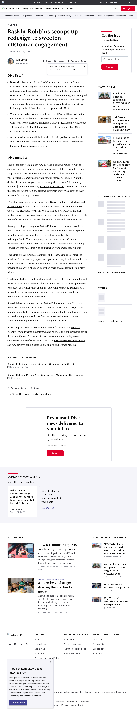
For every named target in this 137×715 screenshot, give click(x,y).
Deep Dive (28, 8)
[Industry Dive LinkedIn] (9, 644)
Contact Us (39, 648)
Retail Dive (72, 2)
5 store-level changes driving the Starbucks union (55, 587)
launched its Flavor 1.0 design (61, 307)
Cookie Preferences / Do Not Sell (69, 704)
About (37, 639)
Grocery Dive (47, 2)
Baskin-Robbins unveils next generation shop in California (41, 364)
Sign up (129, 8)
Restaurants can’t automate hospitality (116, 586)
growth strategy (59, 215)
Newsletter (39, 653)
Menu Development (105, 15)
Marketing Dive (60, 2)
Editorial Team (41, 644)
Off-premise (27, 15)
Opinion (39, 8)
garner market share (34, 177)
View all (101, 272)
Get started (49, 507)
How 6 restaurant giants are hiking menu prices (57, 547)
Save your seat (18, 702)
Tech (131, 15)
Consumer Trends (11, 15)
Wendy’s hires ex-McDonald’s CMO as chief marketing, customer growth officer (121, 171)
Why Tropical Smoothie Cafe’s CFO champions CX (116, 601)
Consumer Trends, (29, 394)
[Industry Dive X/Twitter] (21, 644)
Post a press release (116, 272)
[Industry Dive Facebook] (15, 644)
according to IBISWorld (52, 186)
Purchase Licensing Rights (46, 658)
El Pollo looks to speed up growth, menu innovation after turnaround (121, 145)
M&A (76, 15)
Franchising (51, 15)
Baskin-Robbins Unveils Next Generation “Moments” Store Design (45, 375)
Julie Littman (22, 59)
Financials (39, 15)
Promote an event (115, 321)
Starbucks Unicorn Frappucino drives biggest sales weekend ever (121, 101)
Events (56, 8)
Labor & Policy (64, 15)
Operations (121, 15)
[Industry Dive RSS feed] (27, 644)
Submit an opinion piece (74, 648)
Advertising (68, 639)
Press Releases (69, 8)
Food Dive (36, 2)
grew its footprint (29, 210)
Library (48, 8)
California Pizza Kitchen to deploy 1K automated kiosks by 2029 (121, 123)
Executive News (87, 15)
